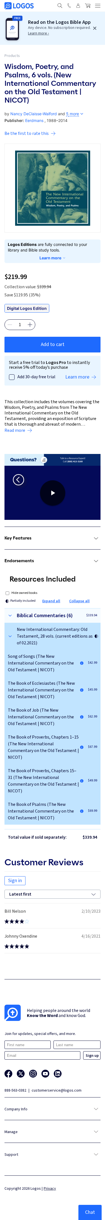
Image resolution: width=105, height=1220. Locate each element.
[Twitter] (21, 1074)
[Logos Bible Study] (19, 5)
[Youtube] (45, 1074)
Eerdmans (34, 120)
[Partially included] (96, 636)
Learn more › (38, 33)
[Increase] (29, 324)
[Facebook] (8, 1074)
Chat (90, 1212)
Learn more (50, 257)
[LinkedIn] (58, 1074)
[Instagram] (33, 1074)
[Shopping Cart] (87, 5)
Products (12, 56)
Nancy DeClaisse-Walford (33, 113)
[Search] (59, 5)
